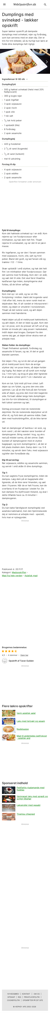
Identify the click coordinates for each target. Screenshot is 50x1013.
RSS (19, 997)
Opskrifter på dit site (33, 1000)
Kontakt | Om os (31, 994)
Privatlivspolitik (32, 997)
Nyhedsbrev (13, 994)
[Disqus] (25, 611)
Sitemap (11, 997)
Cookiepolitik (13, 1000)
